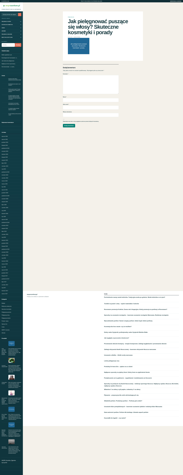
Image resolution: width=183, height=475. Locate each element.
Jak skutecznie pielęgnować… (8, 60)
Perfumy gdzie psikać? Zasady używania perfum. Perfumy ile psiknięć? (14, 90)
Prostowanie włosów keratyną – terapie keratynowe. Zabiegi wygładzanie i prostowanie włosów (135, 343)
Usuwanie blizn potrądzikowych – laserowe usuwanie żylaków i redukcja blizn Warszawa (133, 406)
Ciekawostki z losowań (4, 383)
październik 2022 (5, 172)
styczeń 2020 (5, 219)
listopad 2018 (5, 246)
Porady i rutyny (5, 321)
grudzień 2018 (5, 243)
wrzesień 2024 (5, 151)
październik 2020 (5, 195)
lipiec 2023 (4, 163)
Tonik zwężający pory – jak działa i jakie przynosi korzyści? (4, 351)
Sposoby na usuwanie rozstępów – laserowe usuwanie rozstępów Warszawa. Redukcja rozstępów (136, 315)
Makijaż (3, 303)
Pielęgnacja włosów (6, 318)
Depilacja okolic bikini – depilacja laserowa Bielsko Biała (14, 79)
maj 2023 (4, 169)
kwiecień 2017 (5, 290)
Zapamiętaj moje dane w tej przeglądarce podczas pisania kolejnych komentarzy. (81, 121)
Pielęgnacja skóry (6, 315)
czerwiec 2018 (5, 255)
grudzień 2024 (5, 142)
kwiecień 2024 (5, 154)
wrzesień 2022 (5, 175)
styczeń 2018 (5, 269)
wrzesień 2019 (5, 225)
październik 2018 (5, 249)
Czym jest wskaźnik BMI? (4, 366)
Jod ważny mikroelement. (4, 447)
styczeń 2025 (5, 139)
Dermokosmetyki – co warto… (8, 66)
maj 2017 (4, 287)
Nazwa (64, 96)
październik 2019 (5, 222)
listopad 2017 (5, 275)
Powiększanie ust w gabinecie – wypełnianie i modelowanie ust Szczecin (128, 378)
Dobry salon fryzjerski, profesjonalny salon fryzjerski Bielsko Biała (126, 332)
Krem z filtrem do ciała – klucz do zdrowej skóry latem (4, 417)
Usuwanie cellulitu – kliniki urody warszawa (118, 355)
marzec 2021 (5, 183)
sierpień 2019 (5, 228)
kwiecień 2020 (5, 213)
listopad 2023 (5, 157)
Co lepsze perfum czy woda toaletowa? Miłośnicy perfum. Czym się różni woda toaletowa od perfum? (14, 97)
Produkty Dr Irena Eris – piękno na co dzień (118, 366)
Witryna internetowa (67, 111)
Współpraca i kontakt (175, 1)
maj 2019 (4, 237)
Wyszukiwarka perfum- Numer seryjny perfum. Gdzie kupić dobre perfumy (128, 321)
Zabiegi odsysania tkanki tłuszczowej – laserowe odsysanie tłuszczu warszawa (130, 349)
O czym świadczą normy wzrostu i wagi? (14, 114)
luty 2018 (4, 267)
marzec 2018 (5, 264)
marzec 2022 (5, 180)
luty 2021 (4, 186)
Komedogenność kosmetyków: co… (10, 57)
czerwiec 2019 (5, 234)
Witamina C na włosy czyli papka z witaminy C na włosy (122, 389)
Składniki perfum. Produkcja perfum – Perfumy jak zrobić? (123, 401)
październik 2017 (5, 278)
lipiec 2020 (4, 204)
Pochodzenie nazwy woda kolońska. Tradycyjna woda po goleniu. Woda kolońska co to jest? (134, 297)
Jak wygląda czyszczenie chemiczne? (116, 338)
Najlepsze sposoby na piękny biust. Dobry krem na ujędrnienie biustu (127, 372)
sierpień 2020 (5, 201)
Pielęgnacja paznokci (6, 312)
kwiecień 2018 (5, 261)
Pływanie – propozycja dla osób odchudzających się (121, 395)
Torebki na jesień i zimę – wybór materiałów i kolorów (121, 303)
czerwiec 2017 (5, 284)
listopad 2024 (5, 145)
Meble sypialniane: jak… (7, 54)
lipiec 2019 (4, 231)
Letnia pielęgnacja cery (111, 361)
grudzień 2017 (5, 272)
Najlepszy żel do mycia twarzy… (9, 63)
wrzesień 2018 (5, 252)
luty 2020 (4, 216)
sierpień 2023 (5, 160)
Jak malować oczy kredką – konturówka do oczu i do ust (13, 104)
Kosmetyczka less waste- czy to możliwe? (14, 85)
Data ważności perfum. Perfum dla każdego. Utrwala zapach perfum (4, 401)
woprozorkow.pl (32, 294)
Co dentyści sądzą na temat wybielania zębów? (13, 109)
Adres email (66, 104)
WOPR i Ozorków (6, 330)
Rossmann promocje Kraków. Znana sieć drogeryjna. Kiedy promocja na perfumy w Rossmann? (135, 309)
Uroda (3, 327)
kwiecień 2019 (5, 240)
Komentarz (65, 73)
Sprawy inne (4, 324)
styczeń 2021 (5, 189)
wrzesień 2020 (5, 198)
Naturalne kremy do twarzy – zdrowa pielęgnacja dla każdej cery (5, 433)
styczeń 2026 (5, 136)
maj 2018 (4, 258)
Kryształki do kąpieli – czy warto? (115, 418)
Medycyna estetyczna (6, 306)
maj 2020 (4, 210)
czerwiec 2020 (5, 207)
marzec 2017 (5, 293)
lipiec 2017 (4, 281)
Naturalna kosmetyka (6, 309)
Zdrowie (3, 332)
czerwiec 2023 (5, 166)
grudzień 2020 (5, 192)
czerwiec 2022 (5, 178)
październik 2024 (5, 148)
